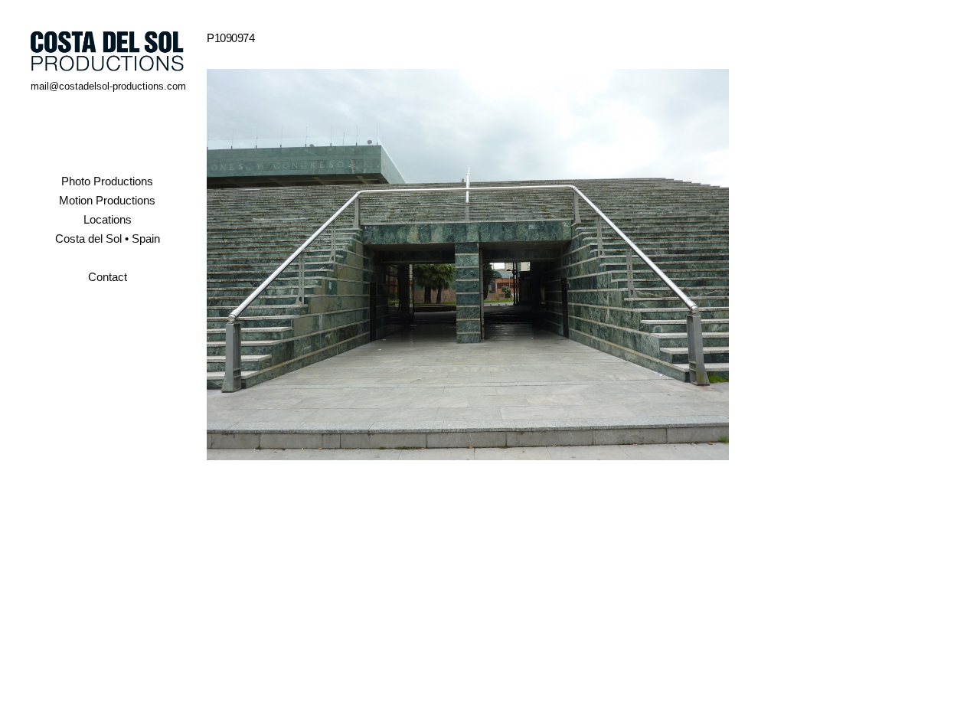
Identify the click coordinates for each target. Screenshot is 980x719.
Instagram (107, 318)
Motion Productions (107, 200)
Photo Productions (107, 181)
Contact (107, 276)
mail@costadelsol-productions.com (108, 86)
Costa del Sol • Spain (107, 238)
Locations (107, 219)
